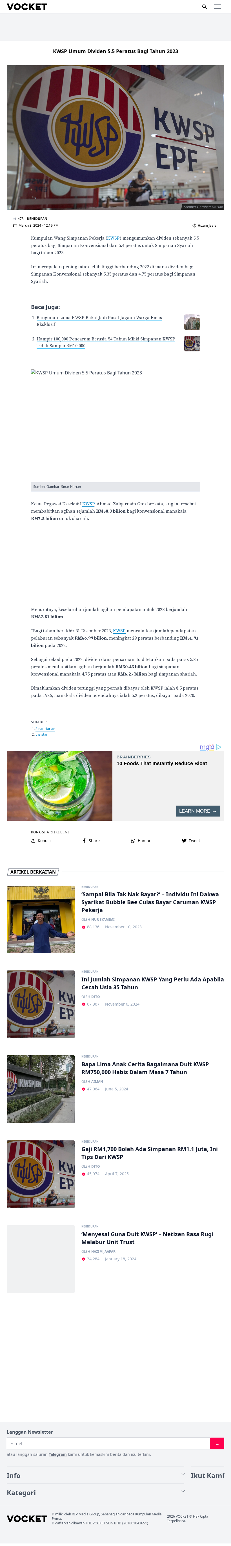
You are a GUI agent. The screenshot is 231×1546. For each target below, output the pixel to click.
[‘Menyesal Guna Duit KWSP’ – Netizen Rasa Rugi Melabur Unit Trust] (41, 1259)
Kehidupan (37, 218)
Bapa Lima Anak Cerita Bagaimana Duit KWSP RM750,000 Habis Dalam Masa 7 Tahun (145, 1068)
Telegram (58, 1454)
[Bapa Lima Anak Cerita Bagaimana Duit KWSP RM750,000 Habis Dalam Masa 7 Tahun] (41, 1089)
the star (41, 734)
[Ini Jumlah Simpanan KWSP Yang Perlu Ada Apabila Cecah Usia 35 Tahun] (41, 1004)
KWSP (113, 238)
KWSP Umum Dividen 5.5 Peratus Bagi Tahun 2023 (115, 51)
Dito (95, 997)
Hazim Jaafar (103, 1251)
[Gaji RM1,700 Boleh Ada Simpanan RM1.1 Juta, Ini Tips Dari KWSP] (41, 1174)
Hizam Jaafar (208, 225)
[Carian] (204, 6)
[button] (217, 6)
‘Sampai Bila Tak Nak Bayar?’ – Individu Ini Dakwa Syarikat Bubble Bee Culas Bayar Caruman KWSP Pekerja (150, 902)
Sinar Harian (45, 728)
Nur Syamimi (103, 919)
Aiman (97, 1081)
